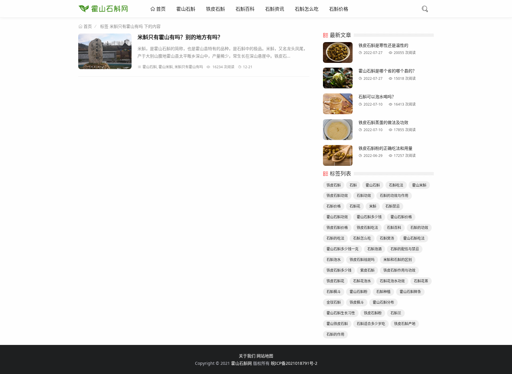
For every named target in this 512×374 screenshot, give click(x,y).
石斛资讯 (274, 9)
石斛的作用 (335, 334)
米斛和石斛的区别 (397, 259)
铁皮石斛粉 (373, 313)
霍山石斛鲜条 (410, 291)
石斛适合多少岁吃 (371, 323)
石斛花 (355, 206)
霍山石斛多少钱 (369, 216)
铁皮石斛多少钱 (339, 270)
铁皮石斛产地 (404, 323)
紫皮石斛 (367, 270)
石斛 (353, 185)
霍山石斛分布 (383, 302)
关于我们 (247, 356)
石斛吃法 (396, 185)
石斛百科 (245, 9)
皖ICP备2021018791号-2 (294, 363)
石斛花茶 (421, 281)
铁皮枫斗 (357, 302)
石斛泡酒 (374, 249)
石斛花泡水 (362, 281)
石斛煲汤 (387, 238)
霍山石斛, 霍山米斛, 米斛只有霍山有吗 (173, 66)
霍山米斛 (419, 185)
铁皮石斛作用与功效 (399, 270)
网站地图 (265, 356)
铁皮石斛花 (335, 281)
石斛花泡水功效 (392, 281)
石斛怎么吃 (307, 9)
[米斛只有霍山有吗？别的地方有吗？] (105, 52)
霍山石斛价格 (401, 216)
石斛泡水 (334, 259)
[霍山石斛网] (103, 13)
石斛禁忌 (392, 206)
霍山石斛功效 (337, 216)
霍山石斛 (185, 9)
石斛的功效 (419, 227)
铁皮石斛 (215, 9)
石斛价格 (338, 9)
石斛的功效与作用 (394, 195)
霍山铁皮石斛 (337, 323)
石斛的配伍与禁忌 (405, 249)
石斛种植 (383, 291)
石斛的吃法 (335, 238)
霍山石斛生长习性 (341, 313)
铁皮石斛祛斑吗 (362, 259)
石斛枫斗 (334, 291)
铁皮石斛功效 (337, 195)
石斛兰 (396, 313)
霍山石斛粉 (358, 291)
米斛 (372, 206)
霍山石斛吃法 (414, 238)
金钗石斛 (334, 302)
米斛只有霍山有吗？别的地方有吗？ (180, 37)
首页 (160, 9)
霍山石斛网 (241, 363)
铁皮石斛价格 (337, 227)
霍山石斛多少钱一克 (343, 249)
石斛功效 (364, 195)
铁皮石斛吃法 (367, 227)
